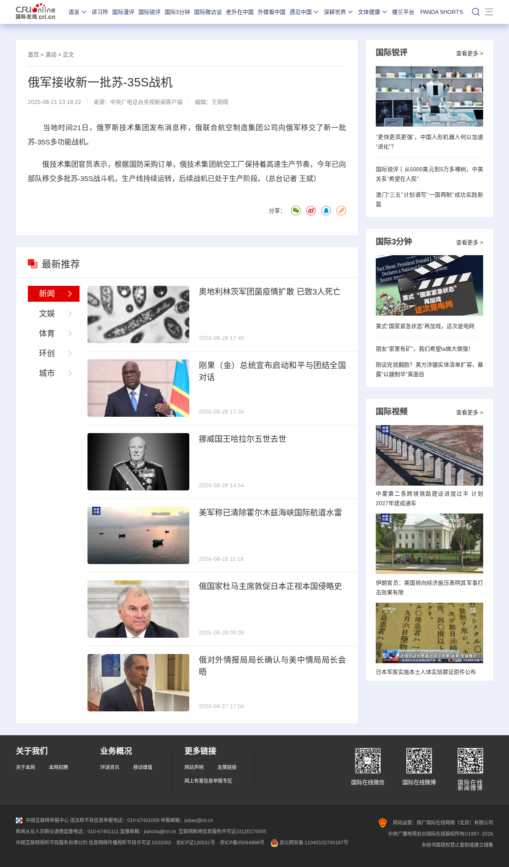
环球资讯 (109, 767)
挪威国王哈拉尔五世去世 (242, 439)
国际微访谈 (208, 12)
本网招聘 (58, 767)
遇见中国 (300, 12)
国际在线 (35, 12)
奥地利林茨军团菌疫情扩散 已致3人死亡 (270, 291)
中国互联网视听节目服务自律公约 (51, 843)
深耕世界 (335, 12)
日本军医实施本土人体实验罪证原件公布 (426, 672)
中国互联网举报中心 (47, 820)
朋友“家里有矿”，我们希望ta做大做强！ (425, 349)
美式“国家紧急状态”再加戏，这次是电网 (425, 326)
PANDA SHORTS (441, 12)
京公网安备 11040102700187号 (313, 843)
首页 (33, 54)
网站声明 (194, 767)
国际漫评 (123, 12)
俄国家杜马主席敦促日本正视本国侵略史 (270, 586)
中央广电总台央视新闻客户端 (146, 102)
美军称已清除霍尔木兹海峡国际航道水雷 (270, 512)
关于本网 (25, 767)
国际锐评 (149, 12)
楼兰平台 (403, 12)
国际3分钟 (177, 12)
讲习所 (99, 12)
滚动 (50, 54)
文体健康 (369, 12)
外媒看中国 (272, 12)
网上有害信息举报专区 (208, 781)
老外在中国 (240, 12)
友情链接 (227, 767)
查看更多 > (469, 53)
